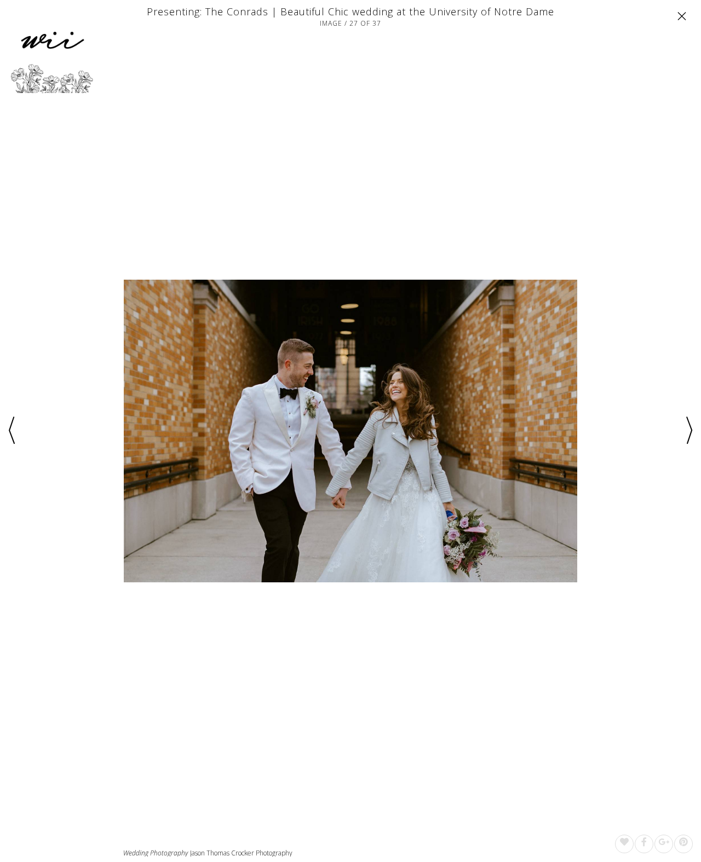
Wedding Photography (155, 853)
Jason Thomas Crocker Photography (241, 853)
